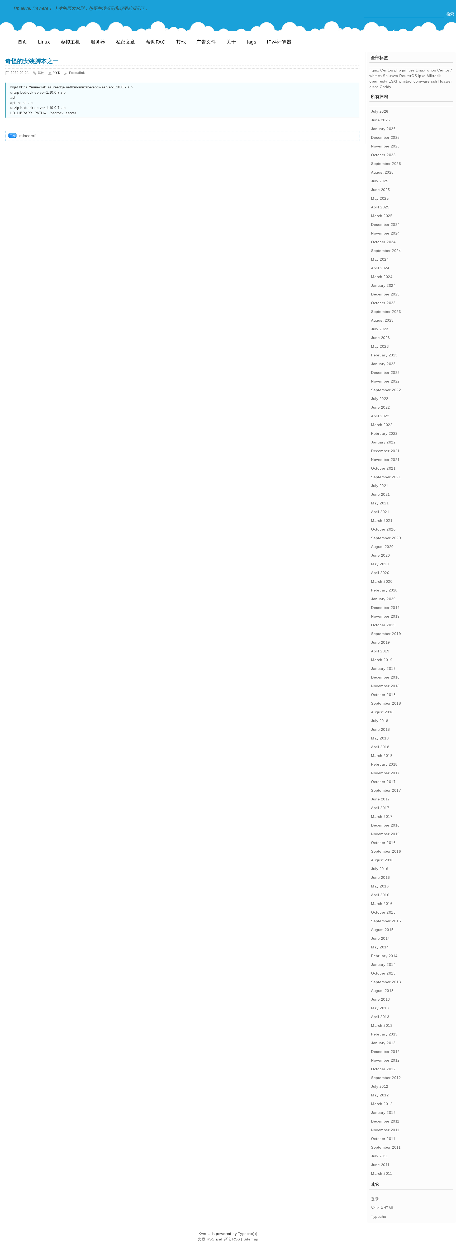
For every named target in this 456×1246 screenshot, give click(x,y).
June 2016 (380, 877)
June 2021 (380, 494)
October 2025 (383, 155)
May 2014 (380, 947)
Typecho (378, 1216)
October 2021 (383, 468)
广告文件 (206, 42)
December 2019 (385, 607)
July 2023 (379, 329)
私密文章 (125, 42)
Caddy (385, 87)
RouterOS (408, 76)
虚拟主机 (70, 42)
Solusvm (390, 76)
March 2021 (381, 520)
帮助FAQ (156, 42)
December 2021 (385, 451)
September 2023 (386, 311)
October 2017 (383, 782)
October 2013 (383, 973)
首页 (22, 42)
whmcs (375, 76)
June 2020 (380, 555)
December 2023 (385, 294)
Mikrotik (434, 76)
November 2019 (385, 616)
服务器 (98, 42)
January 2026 (383, 129)
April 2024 (380, 268)
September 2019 (386, 634)
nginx (374, 70)
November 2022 (385, 381)
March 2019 (381, 660)
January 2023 (383, 364)
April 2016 (380, 895)
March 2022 (381, 425)
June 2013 (380, 999)
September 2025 (386, 163)
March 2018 (381, 755)
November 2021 (385, 459)
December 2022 (385, 372)
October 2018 (383, 695)
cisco (374, 87)
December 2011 (385, 1121)
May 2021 (380, 503)
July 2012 (379, 1086)
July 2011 (379, 1156)
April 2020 (380, 573)
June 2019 (380, 642)
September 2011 (386, 1147)
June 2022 (380, 407)
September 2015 (386, 921)
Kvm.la (205, 1233)
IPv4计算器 (279, 42)
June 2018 (380, 729)
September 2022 (386, 390)
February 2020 (384, 590)
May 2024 (380, 259)
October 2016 (383, 843)
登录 (375, 1199)
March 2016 (381, 903)
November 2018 (385, 686)
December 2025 (385, 137)
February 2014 (384, 956)
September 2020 (386, 538)
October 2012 (383, 1069)
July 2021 (379, 486)
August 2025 (382, 172)
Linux (44, 42)
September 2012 (386, 1078)
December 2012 (385, 1051)
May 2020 (380, 564)
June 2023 (380, 338)
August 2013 (382, 991)
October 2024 (383, 242)
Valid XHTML (382, 1208)
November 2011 (385, 1130)
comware (422, 81)
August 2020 (382, 547)
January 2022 (383, 442)
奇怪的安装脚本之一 (32, 61)
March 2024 (381, 277)
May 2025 (380, 198)
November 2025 (385, 146)
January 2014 (383, 964)
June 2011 (380, 1165)
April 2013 (380, 1017)
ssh (434, 81)
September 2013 (386, 982)
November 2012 (385, 1060)
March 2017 (381, 816)
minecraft (28, 135)
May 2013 (380, 1008)
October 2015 (383, 912)
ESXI (392, 81)
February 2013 (384, 1034)
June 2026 (380, 120)
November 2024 (385, 233)
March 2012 (381, 1104)
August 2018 (382, 712)
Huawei (445, 81)
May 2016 (380, 886)
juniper (408, 70)
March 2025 (381, 216)
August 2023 (382, 320)
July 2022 (379, 399)
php (397, 70)
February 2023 (384, 355)
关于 (231, 42)
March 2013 (381, 1025)
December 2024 (385, 224)
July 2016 (379, 869)
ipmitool (405, 81)
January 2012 (383, 1112)
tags (251, 42)
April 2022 (380, 416)
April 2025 (380, 207)
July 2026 (379, 111)
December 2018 (385, 677)
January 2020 (383, 599)
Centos (386, 70)
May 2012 (380, 1095)
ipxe (422, 76)
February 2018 (384, 764)
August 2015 (382, 930)
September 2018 (386, 703)
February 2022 (384, 433)
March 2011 (381, 1173)
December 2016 (385, 825)
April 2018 (380, 747)
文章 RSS (206, 1239)
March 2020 (381, 581)
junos (431, 70)
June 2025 (380, 190)
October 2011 (383, 1139)
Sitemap (251, 1239)
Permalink (77, 73)
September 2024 (386, 251)
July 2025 (379, 181)
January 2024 (383, 285)
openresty (378, 81)
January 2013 (383, 1043)
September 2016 (386, 851)
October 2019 (383, 625)
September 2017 (386, 790)
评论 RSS (232, 1239)
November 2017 (385, 773)
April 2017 (380, 808)
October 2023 (383, 303)
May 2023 (380, 346)
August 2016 (382, 860)
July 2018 (379, 721)
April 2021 (380, 512)
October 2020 (383, 529)
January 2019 (383, 668)
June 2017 (380, 799)
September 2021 (386, 477)
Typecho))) (248, 1233)
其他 (181, 42)
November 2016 (385, 834)
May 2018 (380, 738)
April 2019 (380, 651)
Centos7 (444, 70)
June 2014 (380, 938)
